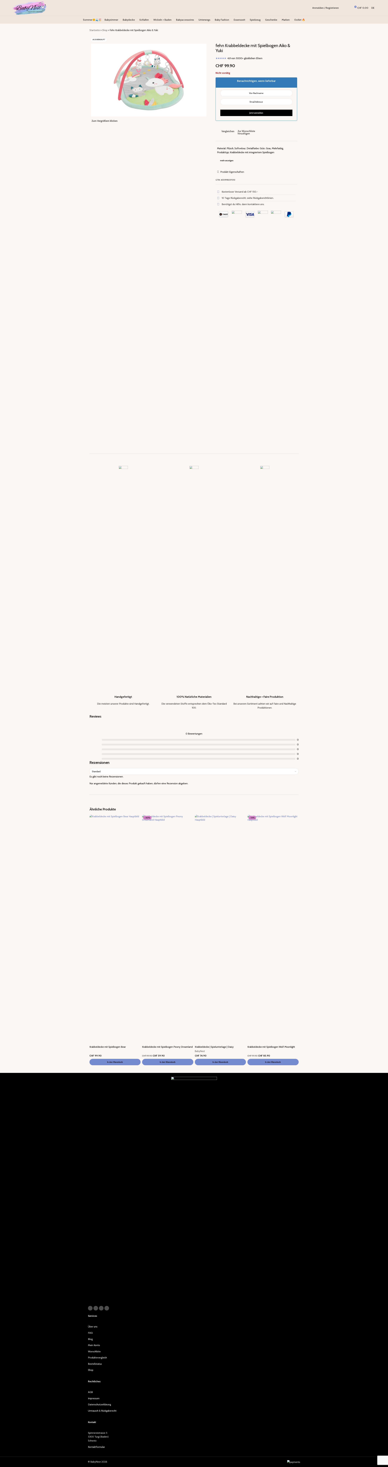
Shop (104, 30)
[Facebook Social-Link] (90, 1308)
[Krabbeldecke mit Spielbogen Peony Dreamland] (167, 929)
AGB (90, 1392)
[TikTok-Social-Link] (106, 1308)
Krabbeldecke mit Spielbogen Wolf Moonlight (271, 1046)
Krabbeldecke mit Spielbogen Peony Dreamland (167, 1046)
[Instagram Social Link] (95, 1308)
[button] (115, 1062)
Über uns (92, 1326)
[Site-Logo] (29, 7)
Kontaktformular (96, 1446)
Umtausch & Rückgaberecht (102, 1410)
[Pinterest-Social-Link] (101, 1308)
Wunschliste (94, 1351)
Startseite (94, 30)
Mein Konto (94, 1345)
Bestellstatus (95, 1363)
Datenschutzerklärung (99, 1404)
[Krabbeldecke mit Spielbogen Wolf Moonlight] (273, 929)
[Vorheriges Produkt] (289, 30)
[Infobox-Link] (123, 586)
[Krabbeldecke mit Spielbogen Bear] (115, 929)
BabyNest (200, 1051)
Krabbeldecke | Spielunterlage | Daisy (214, 1046)
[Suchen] (343, 8)
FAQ (90, 1332)
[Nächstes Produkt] (297, 30)
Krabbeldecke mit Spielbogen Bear (107, 1046)
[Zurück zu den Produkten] (293, 30)
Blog (90, 1339)
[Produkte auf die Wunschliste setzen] (348, 8)
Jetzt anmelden (256, 113)
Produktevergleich (97, 1357)
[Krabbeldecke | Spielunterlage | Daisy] (220, 929)
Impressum (93, 1398)
